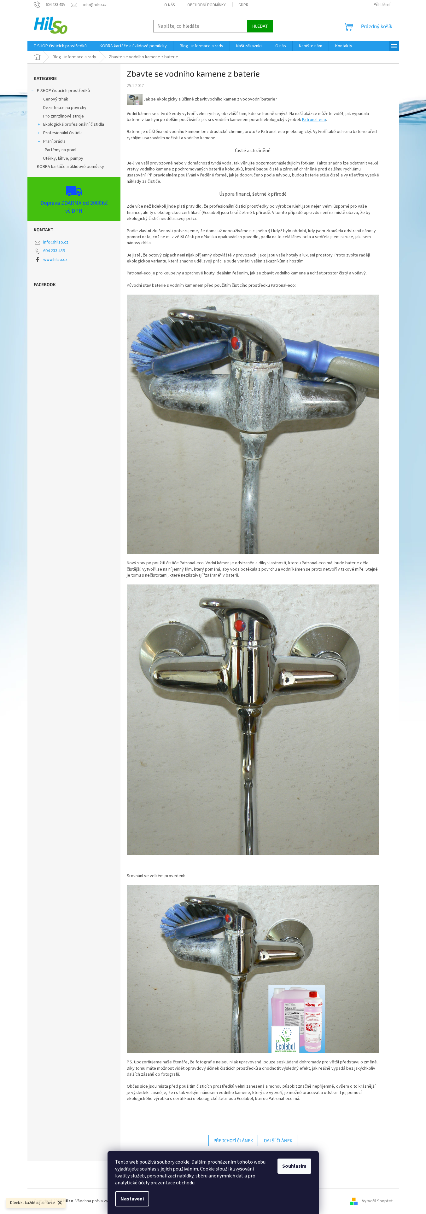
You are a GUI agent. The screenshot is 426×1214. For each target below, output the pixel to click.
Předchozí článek (233, 1140)
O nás (169, 5)
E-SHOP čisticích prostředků (63, 91)
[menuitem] (60, 46)
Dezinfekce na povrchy (64, 108)
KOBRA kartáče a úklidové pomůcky (70, 167)
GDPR (243, 5)
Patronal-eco (314, 120)
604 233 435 (54, 251)
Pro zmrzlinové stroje (63, 116)
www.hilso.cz (55, 259)
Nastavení (132, 1198)
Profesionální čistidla (63, 133)
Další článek (278, 1140)
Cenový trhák (55, 99)
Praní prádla (54, 141)
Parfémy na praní (60, 150)
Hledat (260, 26)
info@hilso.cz (55, 242)
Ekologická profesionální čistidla (73, 124)
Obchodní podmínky (206, 5)
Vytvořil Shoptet (377, 1201)
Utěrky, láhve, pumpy (63, 158)
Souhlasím (294, 1166)
